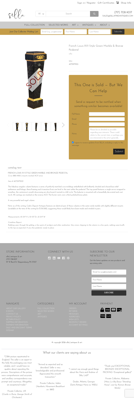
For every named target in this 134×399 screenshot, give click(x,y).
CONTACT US (12, 314)
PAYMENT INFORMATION (17, 325)
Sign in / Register (86, 3)
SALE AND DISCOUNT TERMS (19, 328)
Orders (72, 309)
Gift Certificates (106, 3)
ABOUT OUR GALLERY (16, 309)
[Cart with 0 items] (117, 3)
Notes (74, 134)
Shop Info (126, 3)
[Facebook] (63, 258)
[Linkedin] (54, 258)
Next (63, 125)
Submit (119, 151)
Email (74, 119)
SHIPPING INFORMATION (17, 322)
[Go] (94, 14)
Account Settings (78, 325)
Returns (73, 311)
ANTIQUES (87, 25)
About (103, 25)
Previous (8, 125)
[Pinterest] (68, 258)
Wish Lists (74, 320)
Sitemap (10, 330)
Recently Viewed (77, 322)
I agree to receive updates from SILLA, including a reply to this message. (97, 144)
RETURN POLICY (13, 320)
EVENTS (9, 311)
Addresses (74, 317)
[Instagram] (49, 258)
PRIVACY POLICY (13, 317)
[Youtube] (58, 258)
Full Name (76, 114)
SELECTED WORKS (58, 25)
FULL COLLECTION (34, 25)
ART (74, 25)
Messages (74, 314)
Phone (74, 124)
